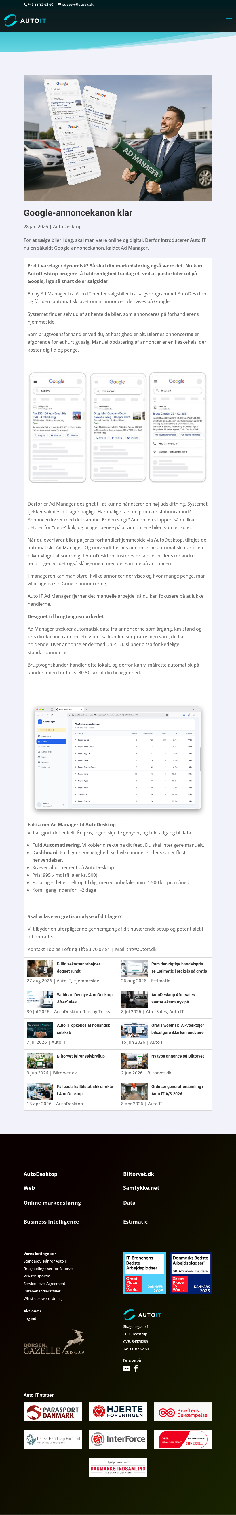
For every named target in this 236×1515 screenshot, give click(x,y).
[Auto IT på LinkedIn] (143, 1369)
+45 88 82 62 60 (136, 1348)
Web (29, 1187)
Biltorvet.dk (65, 1073)
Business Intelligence (51, 1221)
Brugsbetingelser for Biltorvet (49, 1268)
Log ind (30, 1318)
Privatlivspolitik (37, 1276)
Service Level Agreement (44, 1283)
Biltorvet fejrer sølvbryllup (81, 1056)
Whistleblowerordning (43, 1298)
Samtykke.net (141, 1187)
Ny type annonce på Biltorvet (177, 1056)
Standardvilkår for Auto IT (46, 1261)
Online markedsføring (52, 1202)
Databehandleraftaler (42, 1291)
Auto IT (64, 981)
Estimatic (160, 981)
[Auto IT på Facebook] (135, 1369)
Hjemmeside (86, 981)
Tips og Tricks (96, 1011)
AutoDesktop (67, 226)
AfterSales (156, 1011)
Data (129, 1202)
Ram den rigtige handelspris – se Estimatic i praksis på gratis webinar (179, 971)
